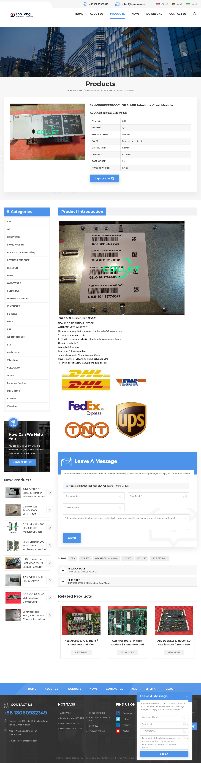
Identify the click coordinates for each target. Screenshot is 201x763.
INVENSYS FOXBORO (18, 298)
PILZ (9, 329)
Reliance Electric (16, 383)
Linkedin (126, 725)
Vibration (12, 360)
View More (81, 652)
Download (154, 13)
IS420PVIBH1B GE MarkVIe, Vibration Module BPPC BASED (34, 493)
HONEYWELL (13, 237)
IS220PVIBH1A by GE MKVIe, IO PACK (33, 579)
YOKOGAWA (13, 368)
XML (134, 688)
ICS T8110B (93, 726)
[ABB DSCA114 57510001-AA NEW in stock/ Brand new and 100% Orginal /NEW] (174, 620)
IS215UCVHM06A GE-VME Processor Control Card (34, 598)
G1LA (73, 558)
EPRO (10, 275)
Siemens (12, 314)
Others (11, 375)
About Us (96, 13)
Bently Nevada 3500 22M (72, 718)
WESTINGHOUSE (16, 337)
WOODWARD (14, 283)
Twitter (126, 719)
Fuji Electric (13, 391)
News (135, 13)
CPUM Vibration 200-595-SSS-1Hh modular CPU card (34, 528)
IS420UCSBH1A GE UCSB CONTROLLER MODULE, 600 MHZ (33, 563)
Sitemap (151, 688)
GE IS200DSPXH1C (97, 713)
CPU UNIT (141, 558)
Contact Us (177, 13)
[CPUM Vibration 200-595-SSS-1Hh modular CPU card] (13, 528)
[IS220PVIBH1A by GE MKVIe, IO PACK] (13, 580)
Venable (12, 406)
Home (79, 13)
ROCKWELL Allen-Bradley (21, 252)
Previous (52, 640)
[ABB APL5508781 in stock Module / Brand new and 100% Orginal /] (81, 620)
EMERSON (12, 268)
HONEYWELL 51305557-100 (99, 719)
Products (117, 13)
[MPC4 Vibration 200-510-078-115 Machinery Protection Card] (13, 545)
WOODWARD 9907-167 (70, 723)
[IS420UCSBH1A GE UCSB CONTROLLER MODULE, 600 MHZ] (13, 563)
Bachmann (13, 352)
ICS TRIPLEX (13, 306)
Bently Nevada (15, 245)
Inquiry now (103, 178)
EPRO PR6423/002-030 (71, 728)
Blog (169, 688)
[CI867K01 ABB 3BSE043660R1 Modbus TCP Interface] (13, 510)
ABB (9, 222)
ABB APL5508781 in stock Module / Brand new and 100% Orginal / (81, 643)
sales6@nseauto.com (133, 4)
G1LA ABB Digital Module (106, 558)
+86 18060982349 (99, 4)
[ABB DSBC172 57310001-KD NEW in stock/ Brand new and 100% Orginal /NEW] (127, 620)
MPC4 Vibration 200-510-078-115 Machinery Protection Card (34, 545)
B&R (9, 345)
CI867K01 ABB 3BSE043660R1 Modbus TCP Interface (30, 510)
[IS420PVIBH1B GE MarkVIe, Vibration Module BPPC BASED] (13, 492)
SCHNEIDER (13, 291)
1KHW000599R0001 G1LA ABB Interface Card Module (103, 486)
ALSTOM (11, 398)
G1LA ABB (85, 558)
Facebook (127, 713)
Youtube (126, 731)
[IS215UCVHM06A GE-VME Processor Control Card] (13, 598)
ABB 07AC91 (65, 713)
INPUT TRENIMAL (159, 558)
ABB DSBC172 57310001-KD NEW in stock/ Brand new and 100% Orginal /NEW (127, 643)
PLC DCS (127, 558)
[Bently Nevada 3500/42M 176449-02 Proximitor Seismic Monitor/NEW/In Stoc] (13, 615)
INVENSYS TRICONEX (18, 260)
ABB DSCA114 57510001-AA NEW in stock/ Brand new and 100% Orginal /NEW (173, 643)
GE (8, 229)
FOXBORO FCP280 (97, 731)
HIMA (10, 322)
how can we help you (26, 436)
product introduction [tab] (82, 211)
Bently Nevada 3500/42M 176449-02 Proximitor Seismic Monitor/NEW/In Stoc (34, 615)
